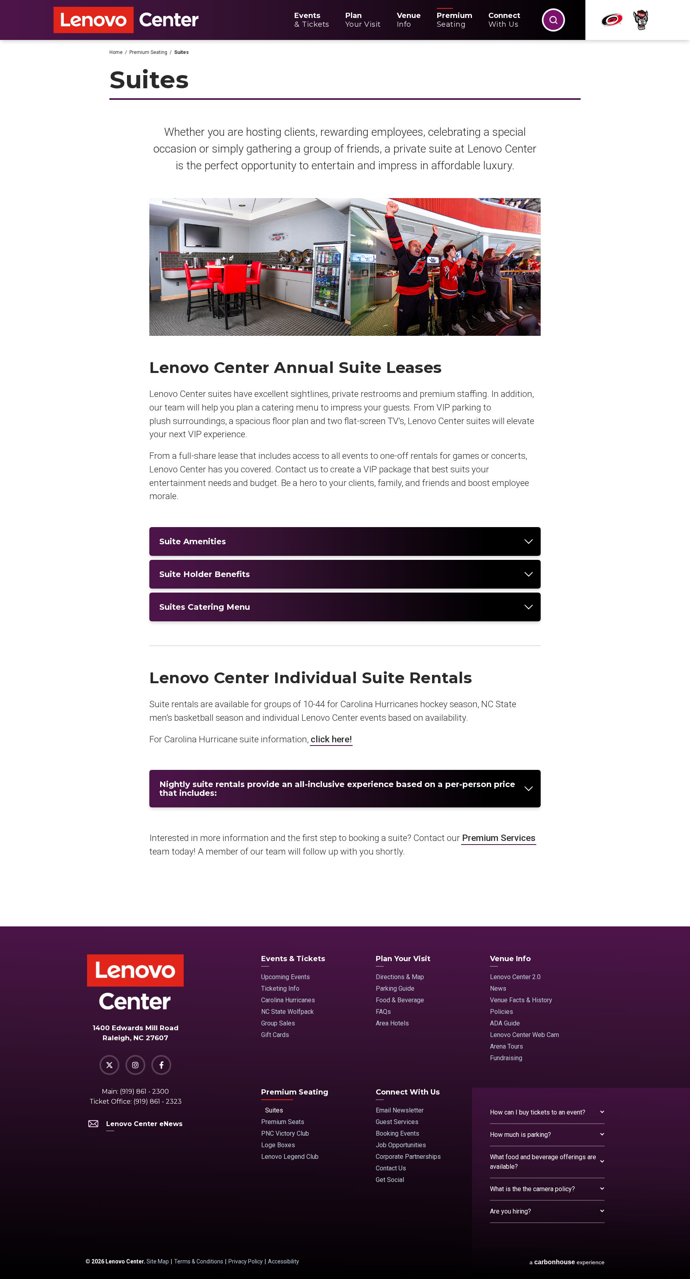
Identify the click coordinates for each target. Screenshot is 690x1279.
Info (409, 20)
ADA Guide (505, 1023)
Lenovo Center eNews (144, 1124)
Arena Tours (506, 1046)
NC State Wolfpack (287, 1011)
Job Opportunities (401, 1145)
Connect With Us (408, 1092)
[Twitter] (109, 1065)
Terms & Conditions (198, 1261)
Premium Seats (282, 1122)
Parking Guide (395, 988)
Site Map (158, 1261)
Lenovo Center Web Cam (524, 1035)
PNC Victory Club (285, 1133)
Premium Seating (148, 52)
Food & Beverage (400, 1000)
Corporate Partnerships (408, 1156)
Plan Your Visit (403, 958)
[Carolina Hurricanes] (612, 20)
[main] (345, 483)
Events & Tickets (293, 958)
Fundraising (506, 1058)
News (498, 988)
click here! (331, 739)
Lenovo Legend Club (290, 1156)
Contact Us (391, 1168)
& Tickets (311, 20)
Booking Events (397, 1133)
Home (116, 52)
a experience (567, 1262)
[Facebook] (161, 1065)
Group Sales (278, 1023)
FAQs (383, 1011)
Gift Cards (275, 1035)
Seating (454, 20)
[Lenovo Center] (126, 20)
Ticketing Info (280, 988)
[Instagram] (135, 1065)
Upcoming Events (285, 977)
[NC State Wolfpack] (641, 20)
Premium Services (498, 838)
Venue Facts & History (521, 1000)
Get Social (390, 1180)
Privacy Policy (245, 1261)
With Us (504, 20)
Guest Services (397, 1122)
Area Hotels (392, 1023)
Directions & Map (400, 977)
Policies (501, 1011)
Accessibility (283, 1261)
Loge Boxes (278, 1145)
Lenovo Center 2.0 (515, 977)
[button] (553, 20)
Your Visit (363, 20)
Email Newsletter (400, 1110)
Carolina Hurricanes (288, 1000)
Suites (274, 1110)
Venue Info (510, 958)
